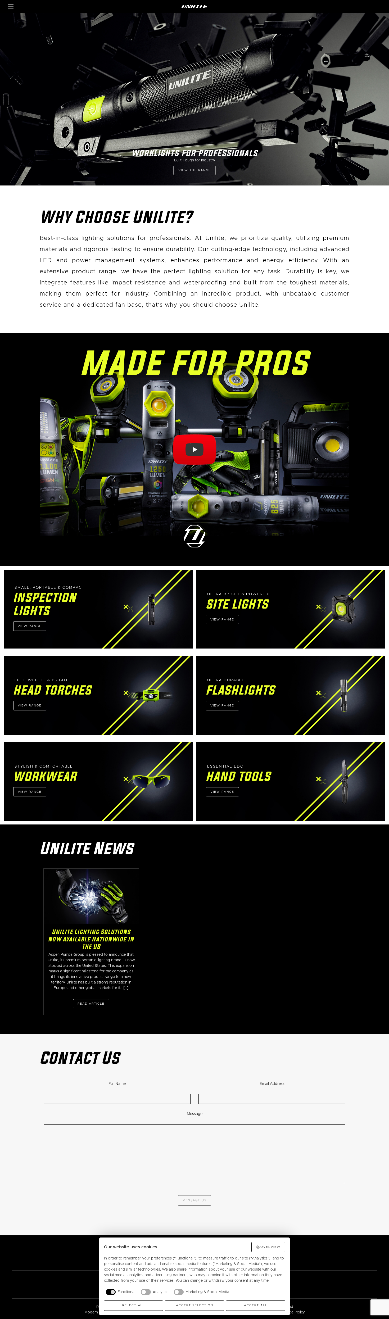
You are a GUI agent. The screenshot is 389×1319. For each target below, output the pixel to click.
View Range (30, 626)
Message (194, 1114)
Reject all (133, 1305)
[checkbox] (119, 1292)
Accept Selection (194, 1305)
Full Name (117, 1084)
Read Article (91, 1003)
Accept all (255, 1305)
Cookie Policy (293, 1312)
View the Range (194, 170)
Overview (270, 1246)
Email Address (272, 1084)
